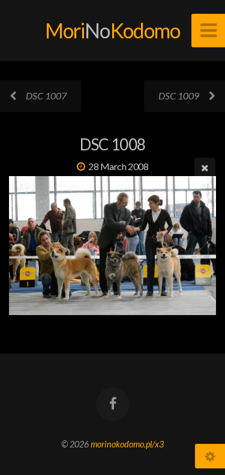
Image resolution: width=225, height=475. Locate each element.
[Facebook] (112, 404)
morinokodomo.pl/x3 (127, 444)
